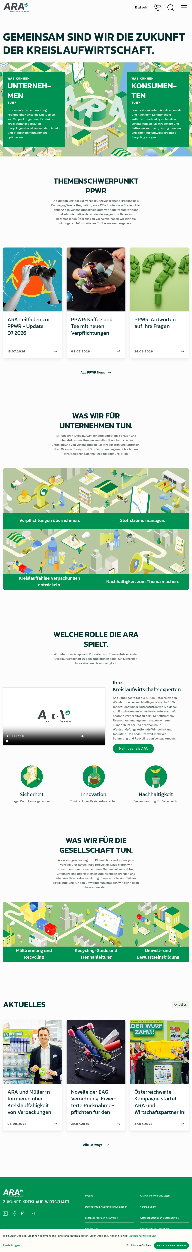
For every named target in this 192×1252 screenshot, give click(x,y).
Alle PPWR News (92, 372)
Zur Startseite (16, 7)
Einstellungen (11, 1245)
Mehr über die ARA (133, 748)
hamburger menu (183, 6)
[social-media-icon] (5, 1213)
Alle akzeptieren (171, 1245)
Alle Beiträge (93, 1145)
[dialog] (96, 1240)
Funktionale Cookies (138, 1245)
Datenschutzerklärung (142, 1236)
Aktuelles (180, 1004)
